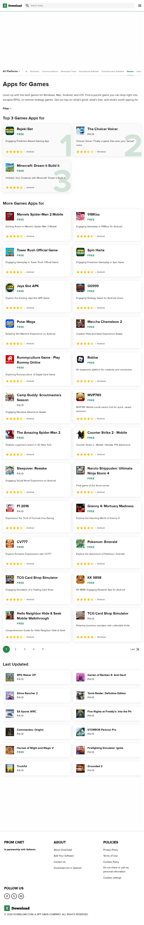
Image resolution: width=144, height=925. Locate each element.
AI (26, 71)
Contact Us (60, 861)
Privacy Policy (110, 849)
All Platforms (10, 71)
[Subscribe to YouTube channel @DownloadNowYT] (21, 896)
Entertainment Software (113, 71)
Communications (50, 71)
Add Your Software (64, 855)
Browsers (34, 71)
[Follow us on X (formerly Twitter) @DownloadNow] (14, 896)
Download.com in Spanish (68, 868)
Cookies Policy (111, 861)
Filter (6, 108)
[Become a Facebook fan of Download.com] (7, 896)
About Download (63, 849)
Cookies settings (112, 877)
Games (130, 71)
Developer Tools (68, 71)
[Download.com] (12, 6)
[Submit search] (27, 5)
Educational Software (89, 71)
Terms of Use (110, 855)
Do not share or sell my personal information (116, 869)
